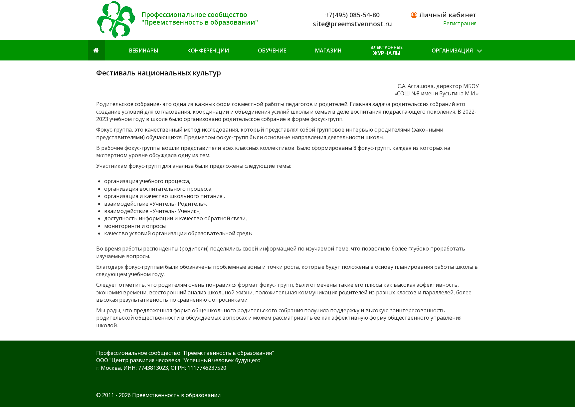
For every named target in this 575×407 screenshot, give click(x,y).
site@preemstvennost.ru (352, 23)
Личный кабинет (447, 14)
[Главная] (96, 50)
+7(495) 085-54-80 (352, 14)
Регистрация (460, 23)
